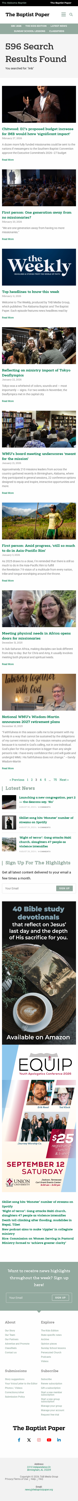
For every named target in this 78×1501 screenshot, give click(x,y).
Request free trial (50, 1414)
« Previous (17, 780)
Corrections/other (14, 1392)
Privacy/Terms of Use (16, 1479)
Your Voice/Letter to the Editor (21, 1383)
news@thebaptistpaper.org (39, 1489)
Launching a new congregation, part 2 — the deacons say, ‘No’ (47, 800)
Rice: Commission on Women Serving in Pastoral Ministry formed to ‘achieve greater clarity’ (38, 1241)
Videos (44, 1361)
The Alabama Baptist (14, 3)
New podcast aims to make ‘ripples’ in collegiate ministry (37, 1232)
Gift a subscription (51, 1388)
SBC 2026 (16, 26)
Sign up (64, 888)
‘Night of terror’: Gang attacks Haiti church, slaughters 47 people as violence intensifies (45, 842)
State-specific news (51, 1335)
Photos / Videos (13, 1388)
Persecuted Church (51, 1352)
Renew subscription (51, 1383)
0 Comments (44, 807)
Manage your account (52, 1410)
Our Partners (11, 1339)
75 (55, 780)
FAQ (41, 1479)
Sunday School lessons (53, 1348)
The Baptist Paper (60, 3)
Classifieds (56, 31)
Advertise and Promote (17, 1343)
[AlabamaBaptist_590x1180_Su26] (39, 1118)
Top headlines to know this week (30, 292)
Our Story (10, 1330)
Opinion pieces (49, 1343)
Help (33, 1479)
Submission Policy (15, 1396)
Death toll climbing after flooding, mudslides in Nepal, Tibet (37, 1222)
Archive (45, 1339)
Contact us (11, 1352)
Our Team (10, 1335)
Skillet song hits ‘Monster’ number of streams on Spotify (46, 820)
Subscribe (46, 1379)
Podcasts (46, 1357)
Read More (8, 159)
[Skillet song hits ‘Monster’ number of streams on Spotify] (9, 822)
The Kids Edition (36, 26)
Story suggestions (14, 1379)
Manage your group (51, 1406)
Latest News (59, 26)
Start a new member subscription (51, 1393)
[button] (71, 15)
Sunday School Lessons (29, 31)
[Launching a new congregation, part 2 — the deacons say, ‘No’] (9, 802)
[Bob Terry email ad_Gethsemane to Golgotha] (39, 973)
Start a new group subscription (50, 1400)
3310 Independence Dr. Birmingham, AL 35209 (39, 1468)
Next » (64, 780)
